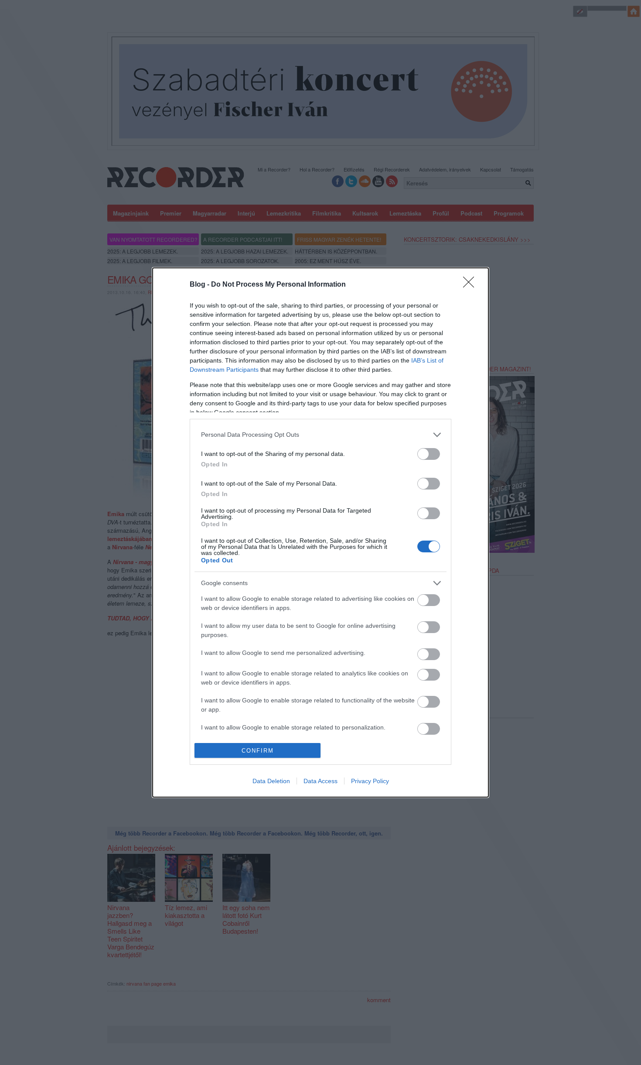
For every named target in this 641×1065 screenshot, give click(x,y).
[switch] (428, 454)
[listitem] (320, 434)
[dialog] (320, 532)
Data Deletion (271, 780)
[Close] (471, 285)
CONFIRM (258, 750)
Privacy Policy (370, 780)
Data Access (320, 780)
